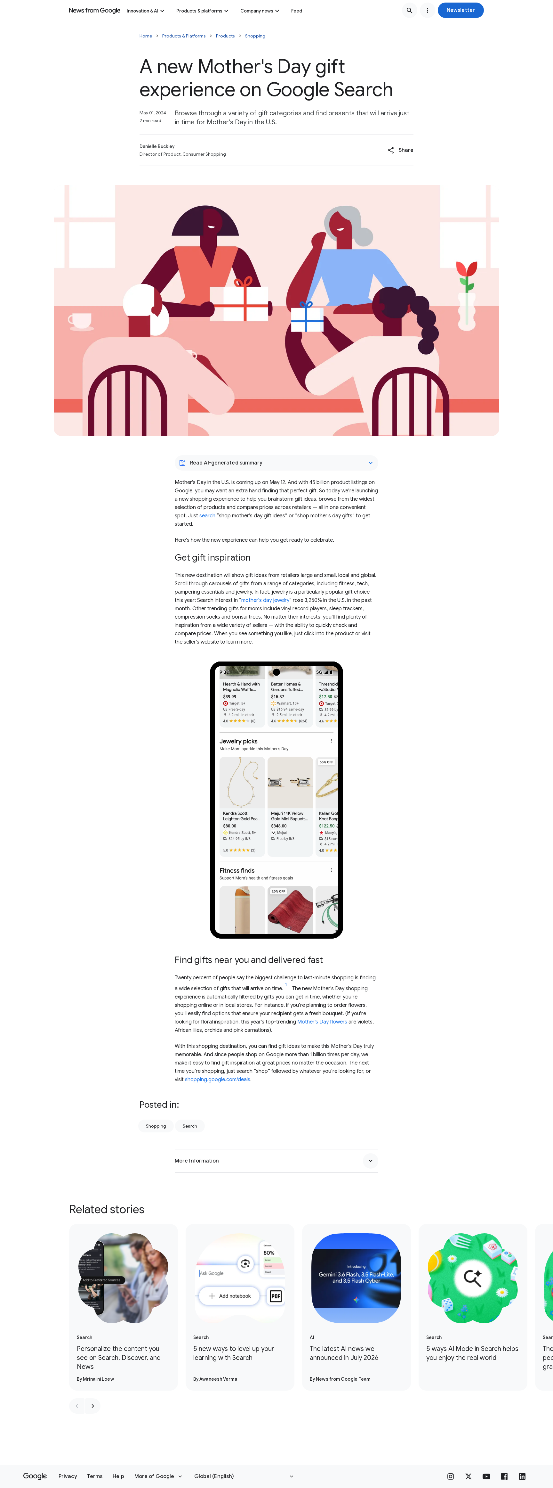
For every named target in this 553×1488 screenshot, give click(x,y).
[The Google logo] (35, 1476)
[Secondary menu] (427, 10)
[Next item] (92, 1406)
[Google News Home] (94, 10)
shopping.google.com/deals (217, 1079)
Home (146, 36)
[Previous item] (76, 1406)
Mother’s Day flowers (322, 1022)
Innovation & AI (142, 11)
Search (190, 1126)
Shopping (255, 36)
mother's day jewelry (265, 600)
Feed (296, 11)
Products (225, 36)
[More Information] (370, 1161)
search (207, 516)
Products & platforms (199, 11)
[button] (461, 10)
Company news (256, 11)
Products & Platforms (184, 36)
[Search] (409, 10)
